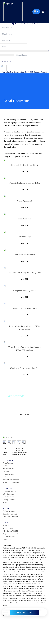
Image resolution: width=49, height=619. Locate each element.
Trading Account (9, 511)
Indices (5, 477)
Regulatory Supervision (11, 534)
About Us (6, 525)
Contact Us (7, 539)
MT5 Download (8, 497)
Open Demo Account (10, 517)
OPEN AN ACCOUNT (24, 612)
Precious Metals (8, 468)
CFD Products (8, 460)
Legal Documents (9, 536)
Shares (5, 466)
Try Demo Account (25, 421)
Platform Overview (9, 491)
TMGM (5, 523)
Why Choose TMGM (10, 531)
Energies (6, 471)
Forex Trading (8, 463)
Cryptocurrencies (9, 474)
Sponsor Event (8, 528)
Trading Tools (8, 488)
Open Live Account (10, 514)
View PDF (24, 171)
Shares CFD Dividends (11, 482)
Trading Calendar (9, 500)
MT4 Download (8, 494)
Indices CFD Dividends (11, 480)
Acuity (5, 502)
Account (6, 508)
